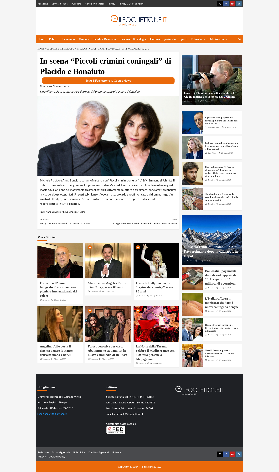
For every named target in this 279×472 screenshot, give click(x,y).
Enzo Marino (212, 153)
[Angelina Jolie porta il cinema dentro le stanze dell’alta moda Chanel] (60, 324)
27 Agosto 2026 (225, 335)
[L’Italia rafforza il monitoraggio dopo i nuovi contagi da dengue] (192, 304)
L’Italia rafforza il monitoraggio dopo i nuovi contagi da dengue (222, 303)
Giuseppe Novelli (214, 127)
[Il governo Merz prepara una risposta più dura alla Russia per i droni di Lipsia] (192, 122)
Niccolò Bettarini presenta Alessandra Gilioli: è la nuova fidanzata (219, 353)
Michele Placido (70, 211)
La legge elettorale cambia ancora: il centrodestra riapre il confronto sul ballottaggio (222, 146)
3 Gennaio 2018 (62, 86)
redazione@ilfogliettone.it (52, 413)
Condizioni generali (94, 3)
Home (41, 39)
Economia (68, 39)
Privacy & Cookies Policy (131, 3)
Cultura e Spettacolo (163, 39)
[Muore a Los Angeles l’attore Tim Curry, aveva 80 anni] (108, 260)
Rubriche (196, 39)
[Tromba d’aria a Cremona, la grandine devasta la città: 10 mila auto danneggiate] (192, 198)
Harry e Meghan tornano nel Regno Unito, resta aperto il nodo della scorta (221, 328)
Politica (53, 39)
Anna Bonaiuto (53, 211)
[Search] (240, 39)
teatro (81, 211)
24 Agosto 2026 (60, 359)
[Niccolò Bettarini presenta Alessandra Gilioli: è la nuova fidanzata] (192, 355)
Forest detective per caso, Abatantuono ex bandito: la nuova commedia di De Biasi (107, 351)
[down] (204, 39)
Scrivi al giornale (60, 3)
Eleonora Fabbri (193, 101)
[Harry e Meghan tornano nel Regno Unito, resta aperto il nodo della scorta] (192, 329)
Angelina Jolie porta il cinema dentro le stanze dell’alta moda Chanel (56, 351)
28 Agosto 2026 (208, 101)
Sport (183, 39)
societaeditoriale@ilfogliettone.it (124, 413)
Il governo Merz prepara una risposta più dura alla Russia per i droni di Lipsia (221, 121)
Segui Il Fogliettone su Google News (108, 80)
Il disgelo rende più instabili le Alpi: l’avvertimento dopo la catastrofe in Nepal (211, 251)
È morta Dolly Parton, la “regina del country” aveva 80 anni (154, 287)
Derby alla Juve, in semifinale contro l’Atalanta (65, 221)
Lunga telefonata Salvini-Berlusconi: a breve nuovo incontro (145, 221)
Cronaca (84, 39)
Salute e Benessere (104, 39)
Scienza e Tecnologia (133, 39)
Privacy (111, 3)
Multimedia (217, 39)
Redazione (42, 3)
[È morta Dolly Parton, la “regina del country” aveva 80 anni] (156, 260)
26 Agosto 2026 (108, 291)
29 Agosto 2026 (60, 300)
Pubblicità (76, 3)
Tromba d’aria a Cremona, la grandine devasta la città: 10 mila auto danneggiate (221, 197)
